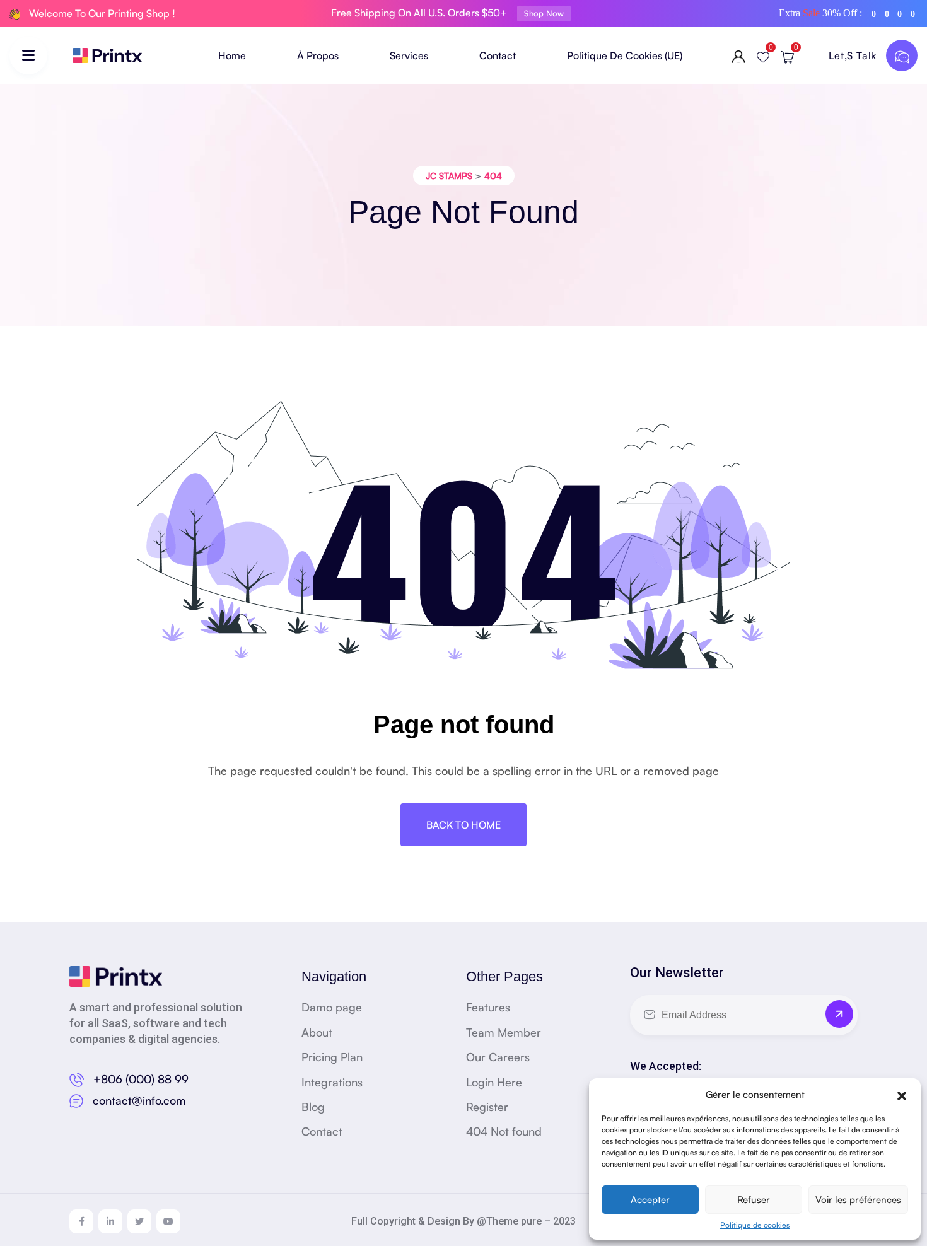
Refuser (753, 1200)
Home (232, 55)
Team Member (503, 1032)
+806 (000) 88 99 (141, 1079)
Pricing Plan (332, 1057)
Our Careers (498, 1057)
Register (487, 1107)
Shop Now (544, 13)
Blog (313, 1107)
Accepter (650, 1200)
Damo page (331, 1007)
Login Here (494, 1082)
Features (488, 1007)
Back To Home (463, 824)
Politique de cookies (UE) (624, 55)
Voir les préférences (858, 1200)
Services (409, 55)
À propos (318, 55)
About (316, 1032)
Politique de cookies (755, 1225)
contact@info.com (139, 1100)
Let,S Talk (854, 55)
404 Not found (504, 1131)
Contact (497, 55)
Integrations (332, 1082)
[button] (901, 1094)
